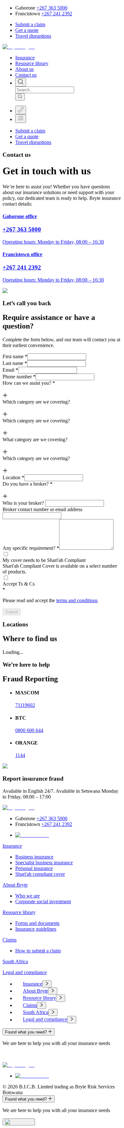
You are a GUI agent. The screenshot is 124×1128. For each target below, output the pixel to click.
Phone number (19, 376)
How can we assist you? (29, 383)
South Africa (15, 961)
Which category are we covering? (36, 402)
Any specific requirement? (31, 548)
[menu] (62, 1001)
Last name (15, 363)
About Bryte (15, 885)
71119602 (25, 705)
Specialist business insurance (44, 862)
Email (10, 370)
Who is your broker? (23, 503)
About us (24, 69)
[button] (30, 24)
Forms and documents (37, 923)
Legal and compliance (25, 972)
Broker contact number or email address (42, 509)
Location (13, 477)
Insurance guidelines (35, 929)
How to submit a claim (38, 950)
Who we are (27, 895)
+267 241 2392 (56, 13)
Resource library (31, 63)
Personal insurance (34, 868)
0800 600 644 (29, 730)
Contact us (26, 75)
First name (15, 356)
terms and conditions (77, 600)
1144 (20, 755)
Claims (10, 940)
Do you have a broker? (27, 484)
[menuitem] (68, 984)
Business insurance (34, 856)
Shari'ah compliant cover (40, 874)
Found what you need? (26, 1032)
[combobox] (44, 90)
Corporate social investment (43, 901)
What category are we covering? (35, 439)
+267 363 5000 (52, 8)
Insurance (25, 57)
